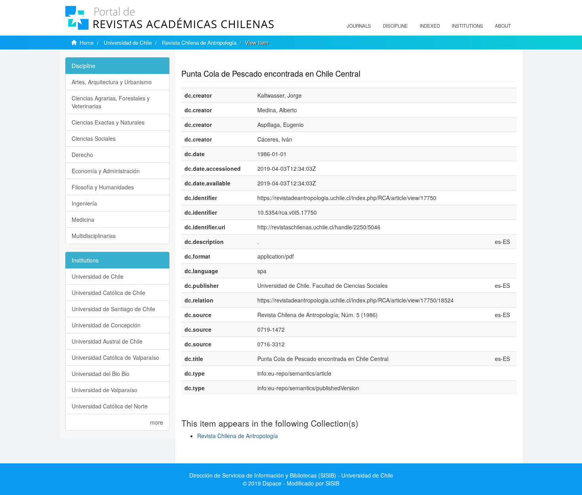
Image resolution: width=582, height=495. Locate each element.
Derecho (82, 155)
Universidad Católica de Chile (108, 293)
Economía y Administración (106, 171)
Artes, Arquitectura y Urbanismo (112, 82)
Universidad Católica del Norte (110, 406)
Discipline (395, 26)
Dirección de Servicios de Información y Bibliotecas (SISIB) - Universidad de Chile (291, 475)
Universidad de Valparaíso (104, 390)
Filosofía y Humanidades (103, 187)
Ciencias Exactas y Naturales (108, 122)
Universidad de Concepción (106, 325)
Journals (359, 26)
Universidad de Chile (128, 42)
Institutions (467, 26)
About (503, 26)
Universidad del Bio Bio (100, 374)
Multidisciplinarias (94, 236)
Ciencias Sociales (94, 138)
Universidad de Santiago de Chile (113, 309)
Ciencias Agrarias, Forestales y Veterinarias (111, 102)
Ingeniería (84, 203)
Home (86, 42)
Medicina (83, 219)
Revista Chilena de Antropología (199, 42)
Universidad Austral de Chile (107, 341)
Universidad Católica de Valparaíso (115, 357)
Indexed (430, 26)
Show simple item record (212, 61)
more (156, 422)
